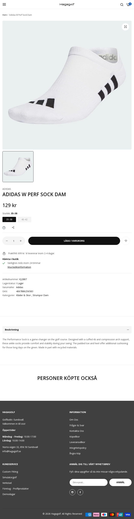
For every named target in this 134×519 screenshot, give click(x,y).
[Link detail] (72, 492)
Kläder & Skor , (24, 295)
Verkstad (7, 482)
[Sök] (121, 4)
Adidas (6, 188)
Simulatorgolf (9, 477)
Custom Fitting (10, 471)
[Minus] (7, 241)
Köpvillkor (74, 436)
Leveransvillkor (77, 442)
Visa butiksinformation (19, 267)
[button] (126, 241)
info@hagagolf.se (11, 451)
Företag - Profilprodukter (15, 488)
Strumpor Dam (41, 295)
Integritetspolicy (77, 447)
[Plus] (21, 241)
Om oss (73, 419)
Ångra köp (75, 453)
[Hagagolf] (67, 4)
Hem (4, 15)
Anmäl (120, 482)
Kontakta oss (76, 430)
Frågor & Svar (76, 425)
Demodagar (8, 494)
